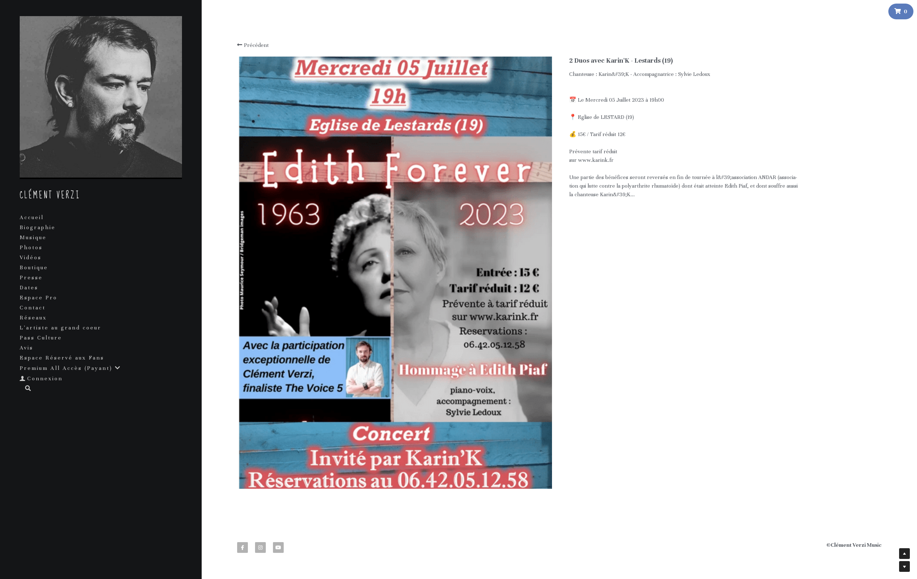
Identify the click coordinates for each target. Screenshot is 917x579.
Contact (32, 307)
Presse (31, 277)
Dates (29, 287)
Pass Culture (41, 337)
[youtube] (278, 547)
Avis (26, 347)
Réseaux (33, 317)
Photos (31, 247)
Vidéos (31, 257)
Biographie (38, 227)
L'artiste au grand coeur (60, 327)
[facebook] (242, 547)
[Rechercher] (25, 388)
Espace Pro (38, 297)
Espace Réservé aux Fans (62, 357)
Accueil (32, 217)
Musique (33, 237)
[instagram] (260, 547)
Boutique (34, 267)
